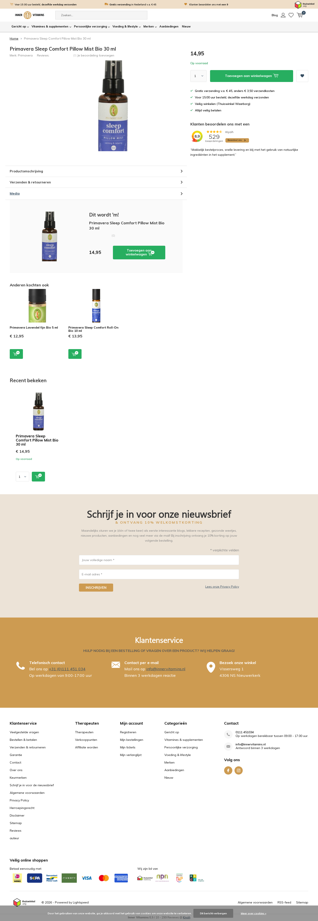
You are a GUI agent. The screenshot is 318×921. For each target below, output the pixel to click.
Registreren (128, 732)
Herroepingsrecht (22, 808)
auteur (14, 838)
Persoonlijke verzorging (90, 26)
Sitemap (16, 823)
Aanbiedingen (168, 26)
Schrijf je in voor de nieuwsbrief (32, 785)
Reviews (15, 831)
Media (15, 193)
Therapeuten (84, 732)
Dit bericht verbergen (213, 913)
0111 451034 (245, 732)
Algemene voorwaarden (27, 793)
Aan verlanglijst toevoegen (302, 76)
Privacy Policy (19, 800)
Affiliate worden (86, 747)
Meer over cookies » (253, 913)
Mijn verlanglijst (130, 755)
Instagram (238, 770)
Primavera (25, 55)
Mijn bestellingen (131, 740)
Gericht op (18, 26)
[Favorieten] (291, 15)
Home (14, 38)
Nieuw (186, 26)
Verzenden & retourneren (28, 747)
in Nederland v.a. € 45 (132, 4)
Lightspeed (81, 902)
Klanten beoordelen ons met (208, 4)
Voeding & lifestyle (125, 26)
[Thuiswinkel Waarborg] (304, 4)
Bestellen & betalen (23, 740)
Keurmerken (18, 778)
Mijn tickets (127, 747)
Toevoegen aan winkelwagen (139, 252)
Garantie (16, 755)
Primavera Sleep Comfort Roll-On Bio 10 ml (93, 329)
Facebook (228, 770)
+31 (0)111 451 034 (67, 668)
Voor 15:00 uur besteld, (46, 4)
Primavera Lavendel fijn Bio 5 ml (34, 327)
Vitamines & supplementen (50, 26)
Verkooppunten (86, 740)
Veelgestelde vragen (24, 732)
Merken (148, 26)
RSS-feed (284, 902)
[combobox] (101, 15)
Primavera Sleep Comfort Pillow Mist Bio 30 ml (37, 440)
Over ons (16, 770)
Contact (15, 762)
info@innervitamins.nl (165, 668)
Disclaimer (17, 815)
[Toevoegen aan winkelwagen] (38, 476)
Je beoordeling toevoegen (95, 55)
